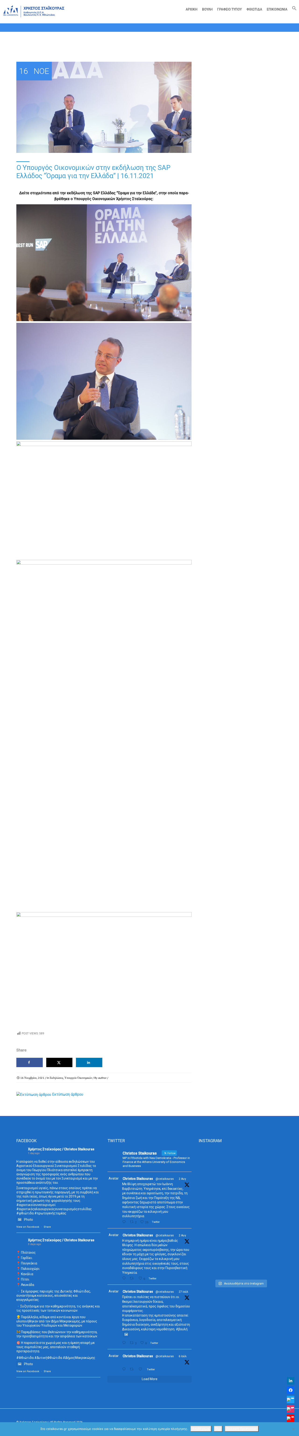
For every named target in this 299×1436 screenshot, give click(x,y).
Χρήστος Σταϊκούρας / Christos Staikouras (61, 1149)
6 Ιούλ (183, 1356)
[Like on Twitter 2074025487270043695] (141, 1369)
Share (47, 1226)
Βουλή (207, 9)
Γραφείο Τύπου (229, 9)
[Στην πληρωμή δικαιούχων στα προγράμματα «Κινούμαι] (212, 1212)
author (102, 1078)
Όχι (218, 1429)
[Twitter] (290, 1399)
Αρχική (191, 9)
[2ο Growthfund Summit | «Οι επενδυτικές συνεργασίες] (240, 1178)
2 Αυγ (182, 1178)
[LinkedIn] (290, 1381)
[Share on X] (59, 1062)
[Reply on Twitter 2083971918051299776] (125, 1278)
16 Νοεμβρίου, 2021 (32, 1078)
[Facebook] (290, 1390)
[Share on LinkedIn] (89, 1062)
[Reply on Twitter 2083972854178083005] (125, 1222)
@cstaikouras (165, 1178)
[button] (293, 9)
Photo (28, 1219)
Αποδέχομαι (201, 1429)
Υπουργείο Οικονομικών (78, 1078)
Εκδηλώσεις (56, 1078)
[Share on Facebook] (29, 1062)
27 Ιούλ (183, 1291)
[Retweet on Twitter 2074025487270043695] (133, 1369)
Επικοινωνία (277, 9)
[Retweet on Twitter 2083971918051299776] (133, 1278)
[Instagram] (290, 1409)
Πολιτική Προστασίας (242, 1429)
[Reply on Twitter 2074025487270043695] (125, 1369)
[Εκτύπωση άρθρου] (33, 1094)
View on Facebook (27, 1226)
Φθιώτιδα (254, 9)
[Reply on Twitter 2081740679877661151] (125, 1343)
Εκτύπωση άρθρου (67, 1094)
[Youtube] (290, 1418)
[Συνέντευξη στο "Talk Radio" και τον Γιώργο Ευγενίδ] (269, 1164)
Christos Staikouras (138, 1178)
